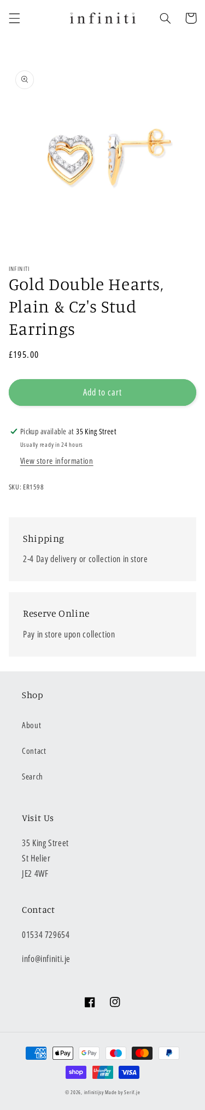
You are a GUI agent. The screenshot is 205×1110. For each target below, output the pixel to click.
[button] (14, 18)
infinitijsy (94, 1092)
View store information (56, 460)
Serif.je (132, 1092)
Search (32, 776)
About (31, 724)
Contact (34, 750)
